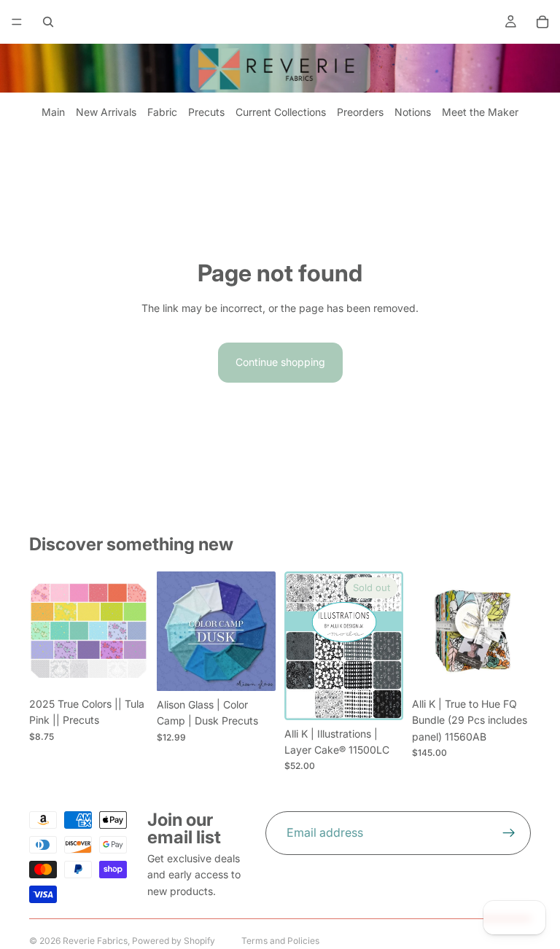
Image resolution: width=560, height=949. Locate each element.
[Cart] (542, 22)
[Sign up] (509, 833)
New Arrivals (106, 112)
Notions (412, 112)
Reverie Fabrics (95, 940)
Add (520, 667)
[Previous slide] (173, 631)
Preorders (360, 112)
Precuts (206, 112)
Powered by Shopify (173, 940)
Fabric (162, 112)
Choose (138, 667)
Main (53, 112)
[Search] (48, 22)
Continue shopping (280, 362)
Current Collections (281, 112)
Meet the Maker (480, 112)
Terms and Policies (280, 940)
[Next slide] (260, 631)
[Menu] (17, 22)
